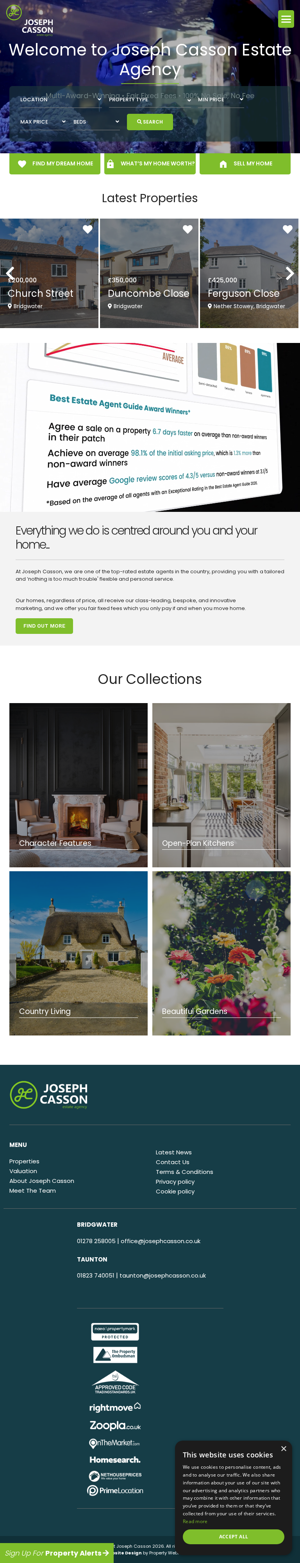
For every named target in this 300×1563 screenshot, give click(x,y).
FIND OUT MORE (44, 626)
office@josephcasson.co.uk (160, 1241)
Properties (24, 1161)
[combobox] (61, 100)
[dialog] (233, 1498)
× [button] (283, 1449)
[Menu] (286, 19)
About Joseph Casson (41, 1181)
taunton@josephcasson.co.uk (163, 1275)
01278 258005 (96, 1241)
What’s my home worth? (157, 163)
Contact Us (172, 1162)
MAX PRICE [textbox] (34, 122)
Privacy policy (175, 1181)
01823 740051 (95, 1275)
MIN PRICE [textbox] (211, 99)
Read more (195, 1521)
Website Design (123, 1553)
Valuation (23, 1171)
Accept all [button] (233, 1536)
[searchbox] (150, 100)
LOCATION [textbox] (34, 99)
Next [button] (279, 269)
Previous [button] (25, 269)
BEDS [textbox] (79, 122)
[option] (150, 76)
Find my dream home (62, 163)
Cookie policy (175, 1191)
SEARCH (152, 121)
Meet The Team (32, 1190)
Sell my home (252, 163)
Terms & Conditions (184, 1172)
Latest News (174, 1152)
